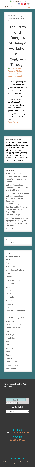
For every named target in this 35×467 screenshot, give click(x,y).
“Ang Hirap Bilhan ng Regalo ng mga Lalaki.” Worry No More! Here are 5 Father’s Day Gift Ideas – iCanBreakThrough (17, 223)
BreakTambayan (12, 267)
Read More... (13, 122)
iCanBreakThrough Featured (16, 318)
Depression (10, 284)
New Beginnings (12, 335)
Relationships (11, 341)
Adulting (19, 16)
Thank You (10, 358)
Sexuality (9, 348)
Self (7, 345)
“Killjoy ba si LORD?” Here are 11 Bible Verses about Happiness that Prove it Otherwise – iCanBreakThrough (17, 198)
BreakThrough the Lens (15, 270)
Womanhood (11, 369)
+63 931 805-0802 (22, 432)
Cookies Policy (21, 384)
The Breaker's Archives (8, 7)
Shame (8, 352)
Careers (10, 18)
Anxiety (9, 263)
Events (8, 290)
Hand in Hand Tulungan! (15, 311)
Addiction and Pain (13, 256)
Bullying (9, 273)
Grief (8, 307)
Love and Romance (13, 324)
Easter (8, 287)
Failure (8, 294)
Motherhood (10, 331)
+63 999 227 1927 (17, 440)
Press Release (11, 338)
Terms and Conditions (12, 387)
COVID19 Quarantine (14, 280)
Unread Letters (12, 365)
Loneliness (10, 321)
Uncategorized (11, 362)
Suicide (8, 355)
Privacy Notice (9, 384)
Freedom (9, 304)
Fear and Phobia (12, 297)
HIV (7, 314)
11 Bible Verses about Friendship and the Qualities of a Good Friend (17, 187)
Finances (9, 301)
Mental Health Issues (14, 328)
